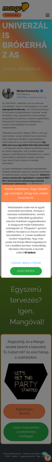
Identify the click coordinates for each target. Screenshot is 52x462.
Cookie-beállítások (26, 263)
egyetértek (26, 271)
